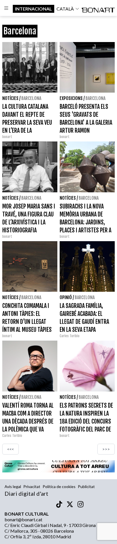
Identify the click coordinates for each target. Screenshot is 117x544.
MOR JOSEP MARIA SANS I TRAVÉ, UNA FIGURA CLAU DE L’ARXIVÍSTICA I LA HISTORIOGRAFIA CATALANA (28, 222)
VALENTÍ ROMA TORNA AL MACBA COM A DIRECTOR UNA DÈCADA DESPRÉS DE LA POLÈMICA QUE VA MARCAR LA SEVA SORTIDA (29, 421)
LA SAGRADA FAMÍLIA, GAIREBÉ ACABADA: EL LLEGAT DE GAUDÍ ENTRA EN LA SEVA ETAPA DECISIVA (84, 321)
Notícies (10, 98)
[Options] (6, 8)
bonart (7, 137)
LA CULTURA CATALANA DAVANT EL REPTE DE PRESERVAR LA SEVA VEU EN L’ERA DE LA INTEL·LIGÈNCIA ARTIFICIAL (29, 122)
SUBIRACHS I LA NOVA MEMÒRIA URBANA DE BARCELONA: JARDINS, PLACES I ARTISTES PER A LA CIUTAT (85, 222)
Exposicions (71, 98)
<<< (10, 449)
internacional (33, 8)
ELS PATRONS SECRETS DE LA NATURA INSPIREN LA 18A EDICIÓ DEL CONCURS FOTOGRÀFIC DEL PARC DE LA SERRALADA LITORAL (86, 421)
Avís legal (13, 486)
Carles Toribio (70, 336)
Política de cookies (59, 486)
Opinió (66, 297)
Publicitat (86, 486)
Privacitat (31, 486)
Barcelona (31, 98)
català (65, 8)
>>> (106, 449)
